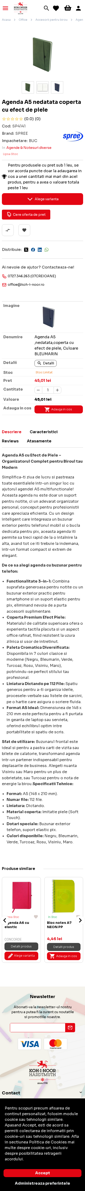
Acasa (6, 19)
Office (23, 19)
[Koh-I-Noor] (20, 7)
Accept (42, 1173)
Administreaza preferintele (42, 1183)
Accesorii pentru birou (51, 19)
